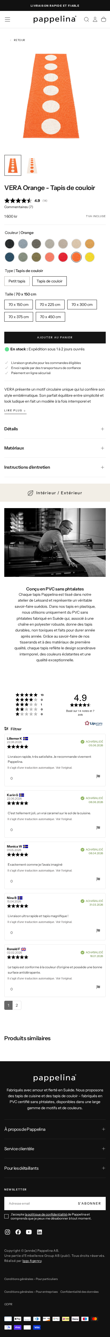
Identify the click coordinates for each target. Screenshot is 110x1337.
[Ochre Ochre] (89, 243)
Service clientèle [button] (19, 1148)
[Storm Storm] (23, 243)
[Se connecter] (95, 19)
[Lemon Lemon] (89, 257)
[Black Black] (9, 243)
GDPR (8, 1304)
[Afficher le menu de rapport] (98, 777)
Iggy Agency (31, 1261)
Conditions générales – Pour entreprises (31, 1292)
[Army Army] (23, 257)
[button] (7, 19)
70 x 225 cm (50, 304)
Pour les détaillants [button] (21, 1168)
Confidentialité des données (79, 1292)
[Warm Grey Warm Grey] (49, 243)
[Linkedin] (39, 1232)
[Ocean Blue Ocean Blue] (9, 257)
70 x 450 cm (50, 316)
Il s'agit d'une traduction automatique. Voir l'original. (39, 767)
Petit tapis (17, 281)
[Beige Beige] (76, 243)
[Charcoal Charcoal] (36, 243)
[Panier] (103, 19)
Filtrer (15, 729)
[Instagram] (7, 1232)
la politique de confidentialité (46, 1214)
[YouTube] (29, 1232)
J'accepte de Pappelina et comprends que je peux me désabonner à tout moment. (51, 1216)
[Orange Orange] (76, 257)
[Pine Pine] (36, 257)
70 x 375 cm (19, 316)
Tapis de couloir (49, 281)
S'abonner (89, 1203)
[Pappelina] (55, 1078)
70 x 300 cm (82, 304)
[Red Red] (63, 257)
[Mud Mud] (63, 243)
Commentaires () (18, 207)
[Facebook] (18, 1232)
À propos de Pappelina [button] (25, 1129)
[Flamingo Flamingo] (49, 257)
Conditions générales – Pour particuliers (31, 1279)
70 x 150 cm (19, 304)
